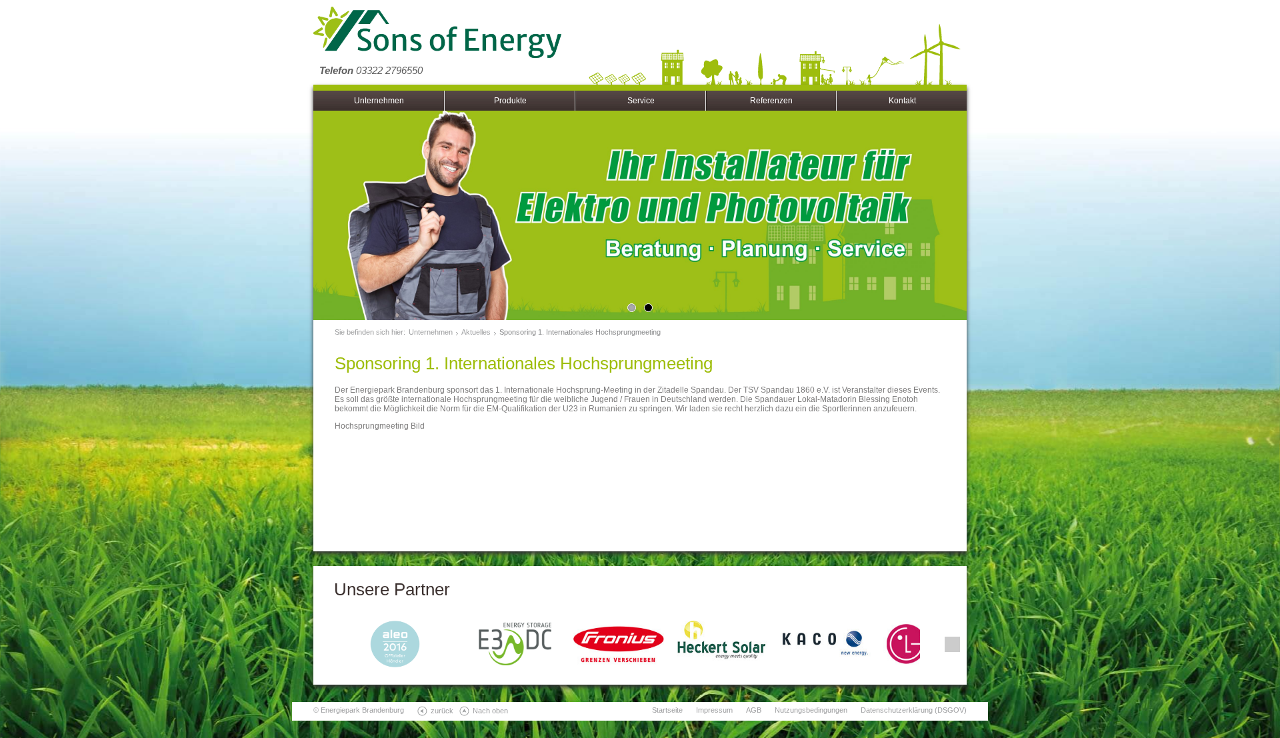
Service (641, 100)
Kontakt (902, 100)
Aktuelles (476, 332)
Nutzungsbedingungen (811, 710)
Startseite (667, 710)
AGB (753, 710)
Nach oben (490, 711)
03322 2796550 (371, 70)
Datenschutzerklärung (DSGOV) (914, 710)
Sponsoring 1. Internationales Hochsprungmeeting (580, 332)
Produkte (510, 100)
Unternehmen (379, 100)
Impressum (714, 710)
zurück (442, 711)
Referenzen (771, 100)
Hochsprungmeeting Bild (380, 426)
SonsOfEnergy (437, 33)
